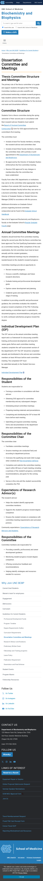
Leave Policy (8, 655)
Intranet (21, 857)
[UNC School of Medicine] (21, 849)
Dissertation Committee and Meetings (18, 637)
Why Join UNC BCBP (12, 50)
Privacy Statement (34, 857)
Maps (18, 2)
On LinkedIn (10, 704)
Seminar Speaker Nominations (14, 789)
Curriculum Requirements (12, 633)
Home (3, 50)
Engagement (7, 599)
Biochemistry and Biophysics (17, 15)
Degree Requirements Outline (14, 628)
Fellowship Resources (11, 680)
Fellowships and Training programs (15, 651)
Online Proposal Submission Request (16, 784)
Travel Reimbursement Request (14, 816)
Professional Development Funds (15, 619)
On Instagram (10, 698)
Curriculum (6, 609)
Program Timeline (10, 623)
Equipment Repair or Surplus (13, 779)
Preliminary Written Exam (12, 646)
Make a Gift (11, 32)
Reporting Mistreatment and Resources (17, 831)
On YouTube (10, 709)
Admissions (7, 604)
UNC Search (38, 2)
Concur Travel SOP (9, 826)
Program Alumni (8, 675)
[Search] (38, 23)
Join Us (5, 799)
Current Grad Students (11, 588)
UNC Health (11, 857)
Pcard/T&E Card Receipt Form (14, 821)
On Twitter (9, 693)
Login (39, 860)
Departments (27, 2)
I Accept (21, 877)
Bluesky (7, 754)
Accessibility (9, 2)
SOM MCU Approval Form (12, 794)
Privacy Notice (22, 873)
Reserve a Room (10, 772)
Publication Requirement (12, 660)
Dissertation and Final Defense (14, 664)
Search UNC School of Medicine (27, 27)
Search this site (9, 27)
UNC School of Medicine (12, 9)
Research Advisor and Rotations (15, 642)
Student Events (8, 669)
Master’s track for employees (13, 593)
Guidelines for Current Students (28, 50)
